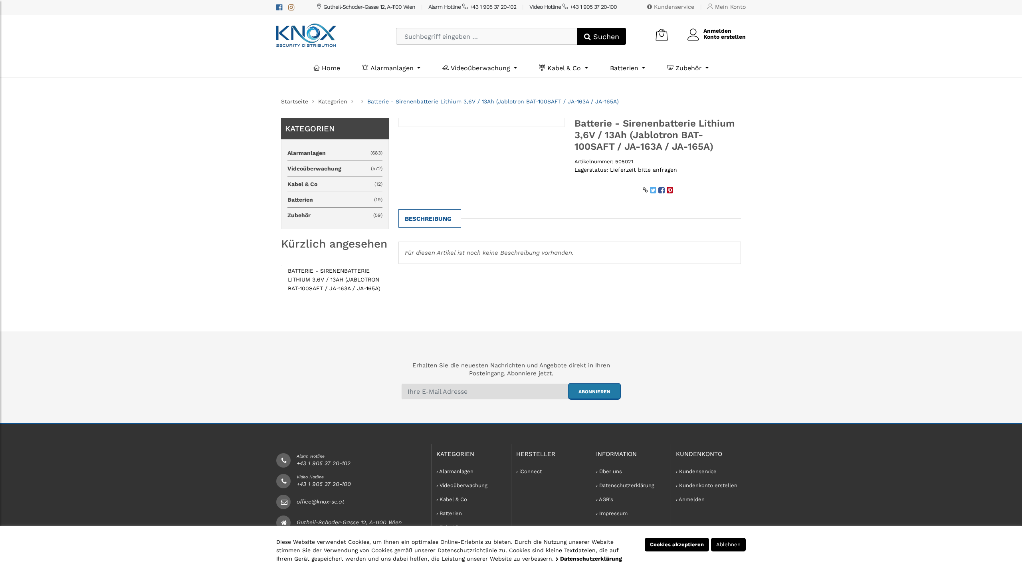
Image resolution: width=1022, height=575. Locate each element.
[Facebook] (279, 7)
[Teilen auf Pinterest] (670, 190)
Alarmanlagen (392, 68)
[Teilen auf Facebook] (661, 190)
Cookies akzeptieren (677, 544)
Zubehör (688, 68)
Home (330, 68)
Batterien (625, 68)
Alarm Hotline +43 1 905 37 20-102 (472, 7)
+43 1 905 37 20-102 (324, 463)
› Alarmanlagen (454, 471)
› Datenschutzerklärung (625, 485)
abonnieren (594, 392)
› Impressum (612, 513)
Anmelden (717, 31)
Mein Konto (729, 7)
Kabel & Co (564, 68)
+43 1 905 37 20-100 (324, 484)
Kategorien (332, 101)
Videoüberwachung (480, 68)
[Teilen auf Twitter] (653, 190)
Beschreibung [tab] (428, 218)
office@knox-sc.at (321, 501)
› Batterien (449, 513)
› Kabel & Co (451, 499)
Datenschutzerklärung (590, 558)
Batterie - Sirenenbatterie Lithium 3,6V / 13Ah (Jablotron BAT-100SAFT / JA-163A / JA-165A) (334, 279)
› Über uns (609, 471)
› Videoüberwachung (461, 485)
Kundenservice (673, 7)
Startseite (294, 101)
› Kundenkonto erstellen (706, 485)
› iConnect (529, 471)
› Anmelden (690, 499)
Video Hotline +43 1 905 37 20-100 (573, 7)
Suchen (605, 36)
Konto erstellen (724, 37)
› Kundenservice (696, 471)
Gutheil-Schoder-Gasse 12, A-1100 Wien (368, 7)
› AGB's (604, 499)
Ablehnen (728, 544)
